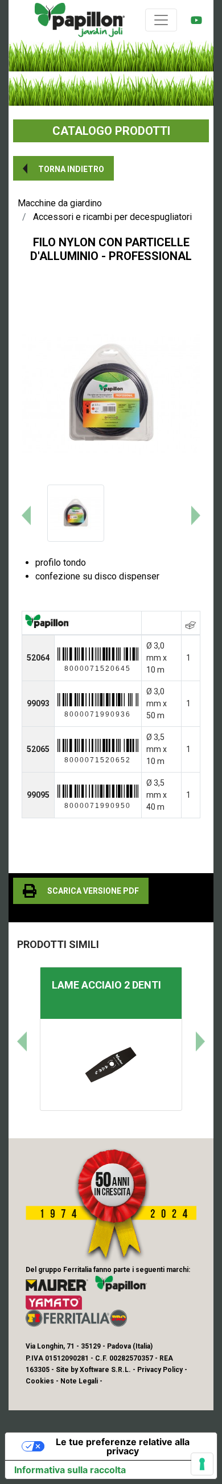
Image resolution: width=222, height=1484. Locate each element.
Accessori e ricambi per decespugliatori (112, 216)
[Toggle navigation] (161, 20)
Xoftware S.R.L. (105, 1370)
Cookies (40, 1381)
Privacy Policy (160, 1370)
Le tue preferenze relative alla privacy (123, 1446)
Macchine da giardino (60, 203)
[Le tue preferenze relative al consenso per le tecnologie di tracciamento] (202, 1464)
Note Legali (79, 1381)
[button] (63, 168)
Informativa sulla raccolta (70, 1469)
